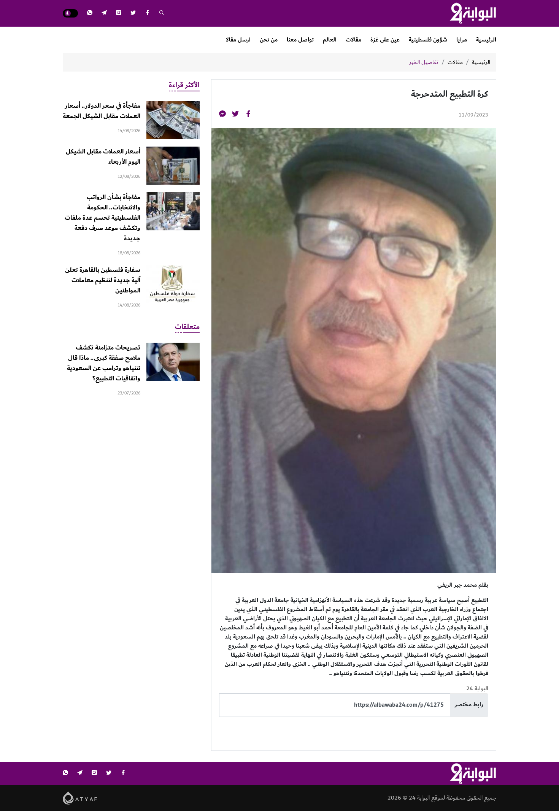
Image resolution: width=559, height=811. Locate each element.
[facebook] (147, 14)
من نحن (269, 40)
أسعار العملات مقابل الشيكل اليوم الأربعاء (103, 157)
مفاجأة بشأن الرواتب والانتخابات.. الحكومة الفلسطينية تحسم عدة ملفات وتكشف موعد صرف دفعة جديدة (102, 218)
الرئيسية (486, 40)
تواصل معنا (300, 40)
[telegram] (104, 14)
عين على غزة (385, 40)
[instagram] (118, 14)
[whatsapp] (89, 14)
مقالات (353, 40)
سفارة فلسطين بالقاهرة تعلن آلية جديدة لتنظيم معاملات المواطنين (102, 280)
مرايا (461, 40)
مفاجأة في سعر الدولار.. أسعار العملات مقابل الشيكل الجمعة (101, 111)
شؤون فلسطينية (428, 40)
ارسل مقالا (238, 40)
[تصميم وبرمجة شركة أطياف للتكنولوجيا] (80, 797)
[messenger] (222, 115)
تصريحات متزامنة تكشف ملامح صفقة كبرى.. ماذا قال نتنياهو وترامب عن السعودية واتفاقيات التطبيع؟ (103, 363)
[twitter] (133, 14)
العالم (330, 40)
